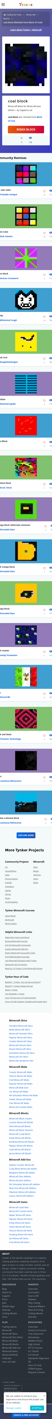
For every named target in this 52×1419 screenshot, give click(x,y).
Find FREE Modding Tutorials (17, 956)
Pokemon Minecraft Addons (22, 1192)
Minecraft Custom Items (20, 1211)
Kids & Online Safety (12, 1391)
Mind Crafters (11, 923)
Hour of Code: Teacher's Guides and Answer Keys (26, 1001)
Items (35, 878)
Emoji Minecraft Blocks (20, 1138)
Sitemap (6, 1309)
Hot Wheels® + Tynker (14, 994)
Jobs (4, 1302)
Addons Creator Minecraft (21, 1165)
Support (6, 1295)
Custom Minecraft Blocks (21, 1122)
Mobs (35, 882)
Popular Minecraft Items (20, 1219)
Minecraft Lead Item (19, 1207)
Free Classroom (36, 1333)
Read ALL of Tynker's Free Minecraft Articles (23, 968)
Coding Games (9, 1326)
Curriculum (33, 1292)
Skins (35, 867)
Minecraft (31, 14)
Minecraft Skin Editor (12, 1337)
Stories (8, 894)
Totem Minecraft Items (20, 1226)
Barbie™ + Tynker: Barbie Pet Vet (19, 986)
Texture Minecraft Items (20, 1230)
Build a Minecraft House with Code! (20, 953)
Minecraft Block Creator (20, 1118)
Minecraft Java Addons (20, 1180)
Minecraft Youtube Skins (21, 1033)
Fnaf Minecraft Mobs (19, 1080)
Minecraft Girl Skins (18, 1056)
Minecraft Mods (10, 1354)
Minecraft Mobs (10, 1340)
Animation (9, 886)
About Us (6, 1292)
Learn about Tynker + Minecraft (26, 29)
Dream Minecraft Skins (20, 1049)
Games (8, 890)
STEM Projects (35, 1368)
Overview (33, 1288)
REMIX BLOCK (26, 129)
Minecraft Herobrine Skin (21, 1060)
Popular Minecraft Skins (20, 1037)
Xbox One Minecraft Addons (22, 1188)
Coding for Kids (14, 14)
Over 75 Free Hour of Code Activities (20, 997)
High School (34, 1344)
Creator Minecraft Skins (20, 1041)
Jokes (7, 875)
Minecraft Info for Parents (16, 964)
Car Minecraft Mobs (18, 1091)
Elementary (33, 1337)
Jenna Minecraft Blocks (20, 1153)
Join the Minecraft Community (18, 945)
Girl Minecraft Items (18, 1238)
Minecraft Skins (9, 1333)
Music (7, 898)
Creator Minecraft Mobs (20, 1072)
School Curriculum (37, 1330)
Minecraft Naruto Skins (20, 1045)
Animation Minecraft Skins (22, 1053)
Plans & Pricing (35, 1309)
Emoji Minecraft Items (19, 1222)
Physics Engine (11, 878)
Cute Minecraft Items (19, 1242)
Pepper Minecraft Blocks (21, 1145)
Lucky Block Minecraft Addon (23, 1168)
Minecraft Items (10, 1351)
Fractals (8, 882)
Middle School (35, 1340)
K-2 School (33, 1351)
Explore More (26, 835)
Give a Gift (33, 1295)
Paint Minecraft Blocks (20, 1126)
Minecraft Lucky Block (19, 1134)
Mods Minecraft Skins (19, 1029)
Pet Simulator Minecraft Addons (24, 1184)
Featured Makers (36, 1306)
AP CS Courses (35, 1347)
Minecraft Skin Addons (20, 1176)
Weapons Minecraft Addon (22, 1172)
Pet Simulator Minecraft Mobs (23, 1095)
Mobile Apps (8, 1306)
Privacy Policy (10, 1388)
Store (4, 1316)
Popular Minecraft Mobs (20, 1083)
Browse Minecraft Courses (16, 941)
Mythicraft (9, 919)
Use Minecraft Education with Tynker (21, 960)
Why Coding (34, 1302)
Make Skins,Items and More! (17, 937)
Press (5, 1299)
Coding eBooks (9, 1313)
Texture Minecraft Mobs (20, 1076)
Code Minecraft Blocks (20, 1149)
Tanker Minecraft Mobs (20, 1099)
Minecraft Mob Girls (18, 1087)
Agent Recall (10, 916)
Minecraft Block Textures (21, 1130)
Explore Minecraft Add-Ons (16, 949)
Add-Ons (37, 875)
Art (6, 867)
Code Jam (7, 1358)
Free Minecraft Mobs (19, 1103)
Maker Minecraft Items (20, 1215)
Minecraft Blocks (10, 1344)
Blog (4, 1288)
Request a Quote (36, 1372)
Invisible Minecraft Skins (21, 1025)
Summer (32, 1316)
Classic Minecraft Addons (21, 1195)
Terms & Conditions (12, 1385)
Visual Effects (10, 871)
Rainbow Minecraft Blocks (21, 1141)
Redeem (32, 1299)
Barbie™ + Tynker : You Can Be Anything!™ (23, 982)
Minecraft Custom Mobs (20, 1107)
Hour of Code (8, 1361)
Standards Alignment (38, 1358)
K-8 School (33, 1354)
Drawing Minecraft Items (21, 1234)
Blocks (6, 18)
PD (29, 1361)
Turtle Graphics (11, 902)
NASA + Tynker (11, 990)
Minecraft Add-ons (11, 1347)
